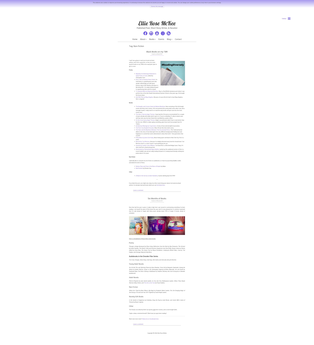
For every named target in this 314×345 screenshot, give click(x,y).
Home (134, 39)
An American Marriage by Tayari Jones (146, 126)
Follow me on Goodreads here (150, 319)
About (142, 39)
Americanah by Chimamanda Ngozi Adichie (147, 149)
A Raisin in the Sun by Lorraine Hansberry (147, 175)
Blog (169, 39)
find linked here (161, 185)
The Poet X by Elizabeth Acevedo (145, 128)
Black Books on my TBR (157, 51)
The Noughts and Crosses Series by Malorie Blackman (150, 106)
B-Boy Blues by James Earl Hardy (144, 137)
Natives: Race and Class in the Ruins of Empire (148, 166)
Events (161, 39)
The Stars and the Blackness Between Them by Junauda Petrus (153, 130)
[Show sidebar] (286, 18)
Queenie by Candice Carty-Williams (145, 145)
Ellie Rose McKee (157, 23)
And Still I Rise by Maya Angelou (144, 97)
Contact (178, 39)
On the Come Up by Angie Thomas (145, 120)
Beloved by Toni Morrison (143, 141)
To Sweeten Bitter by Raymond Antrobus (147, 91)
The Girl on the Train (149, 283)
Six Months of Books (157, 198)
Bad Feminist (139, 168)
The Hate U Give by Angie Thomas (145, 114)
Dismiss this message (157, 6)
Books (151, 39)
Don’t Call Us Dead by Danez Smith (145, 79)
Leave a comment (138, 190)
